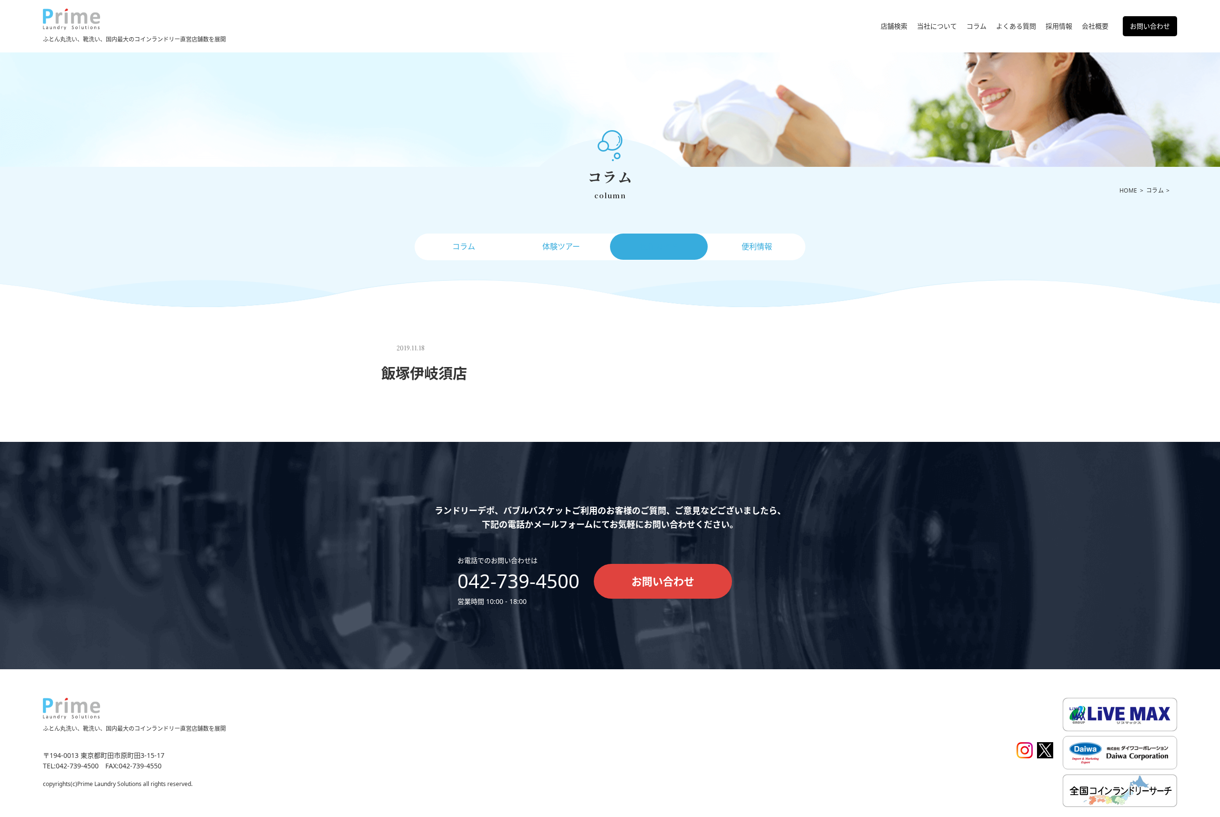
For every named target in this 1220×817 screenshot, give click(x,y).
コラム (976, 26)
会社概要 (1095, 26)
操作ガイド (659, 246)
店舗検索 (894, 26)
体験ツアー (561, 246)
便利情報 (757, 246)
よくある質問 (1016, 26)
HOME (1128, 190)
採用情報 (1059, 26)
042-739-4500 (519, 581)
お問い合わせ (1150, 26)
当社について (937, 26)
